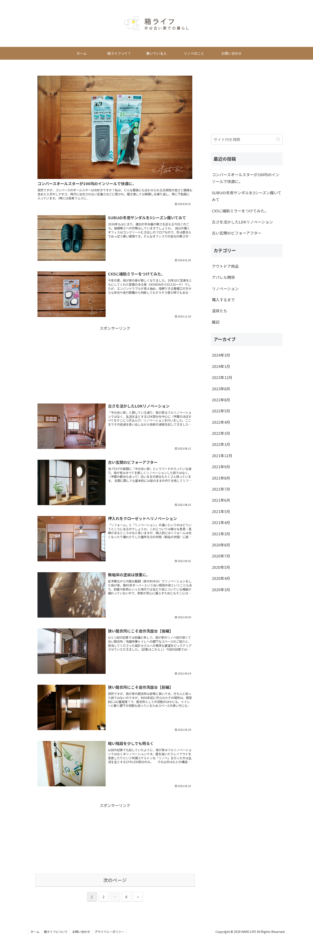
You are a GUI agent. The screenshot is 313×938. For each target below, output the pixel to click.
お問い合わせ (81, 931)
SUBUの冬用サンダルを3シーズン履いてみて (246, 196)
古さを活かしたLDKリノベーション (242, 222)
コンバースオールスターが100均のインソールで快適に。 (245, 178)
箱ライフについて (56, 931)
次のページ (115, 880)
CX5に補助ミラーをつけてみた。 (240, 210)
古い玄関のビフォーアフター (236, 233)
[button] (278, 139)
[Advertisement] (115, 361)
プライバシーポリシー (109, 931)
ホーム (34, 931)
